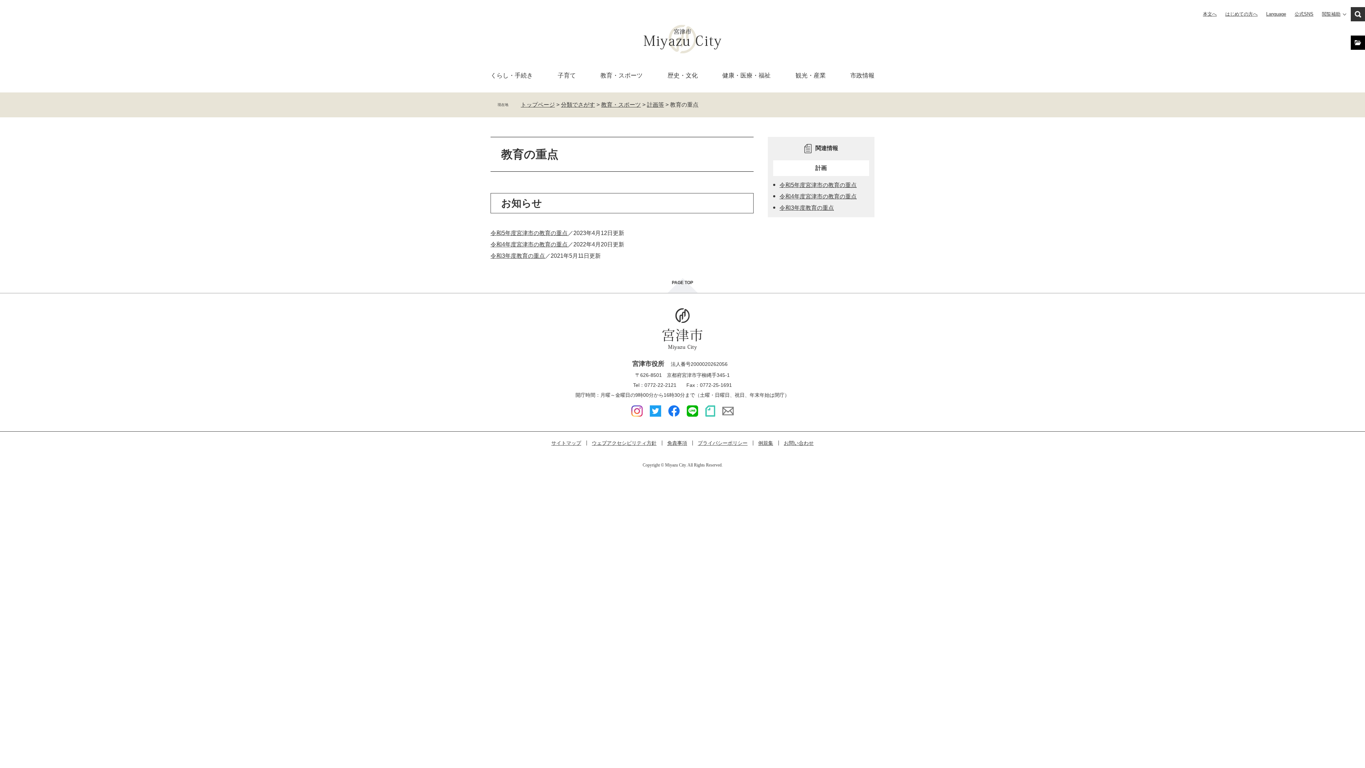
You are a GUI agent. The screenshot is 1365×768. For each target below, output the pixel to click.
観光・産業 (811, 75)
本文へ (1210, 14)
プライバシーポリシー (723, 443)
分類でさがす (578, 105)
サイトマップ (566, 443)
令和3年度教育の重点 (518, 256)
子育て (567, 75)
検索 (1358, 14)
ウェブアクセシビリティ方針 (624, 443)
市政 (862, 75)
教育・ (621, 75)
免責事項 (677, 443)
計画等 (655, 105)
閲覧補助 (1331, 14)
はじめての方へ (1241, 14)
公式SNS (1304, 14)
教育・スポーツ (621, 105)
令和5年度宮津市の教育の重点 (529, 233)
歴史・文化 (683, 75)
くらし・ (512, 75)
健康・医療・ (746, 75)
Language (1276, 14)
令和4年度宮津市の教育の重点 (529, 244)
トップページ (538, 105)
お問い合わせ (799, 443)
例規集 (765, 443)
